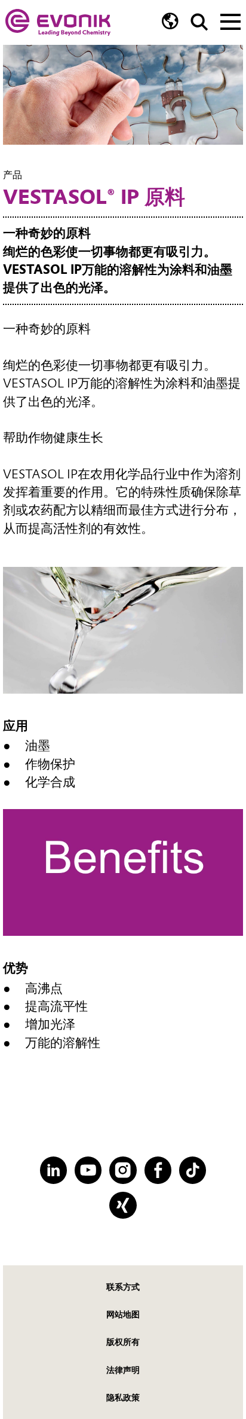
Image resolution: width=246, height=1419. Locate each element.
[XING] (122, 1205)
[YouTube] (88, 1169)
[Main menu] (230, 20)
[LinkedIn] (53, 1169)
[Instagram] (122, 1169)
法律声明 (123, 1370)
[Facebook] (157, 1169)
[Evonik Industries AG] (57, 22)
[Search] (199, 22)
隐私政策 (123, 1397)
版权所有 (123, 1342)
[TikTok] (192, 1169)
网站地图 (123, 1314)
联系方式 (123, 1287)
